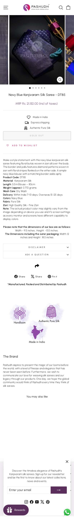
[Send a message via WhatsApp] (67, 512)
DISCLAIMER (37, 247)
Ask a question (37, 254)
